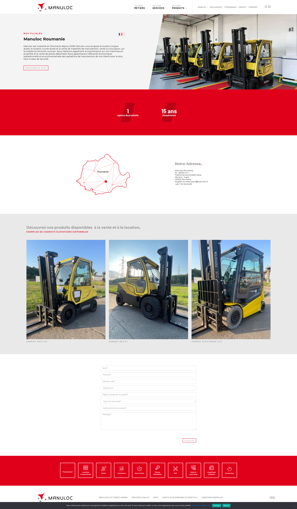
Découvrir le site (36, 68)
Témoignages (230, 7)
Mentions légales (140, 497)
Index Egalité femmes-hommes (113, 497)
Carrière (253, 7)
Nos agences (216, 7)
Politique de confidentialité (201, 505)
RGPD (155, 497)
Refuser (226, 505)
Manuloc (202, 7)
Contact (242, 7)
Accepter (216, 505)
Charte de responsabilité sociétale (179, 497)
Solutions (139, 7)
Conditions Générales (212, 497)
